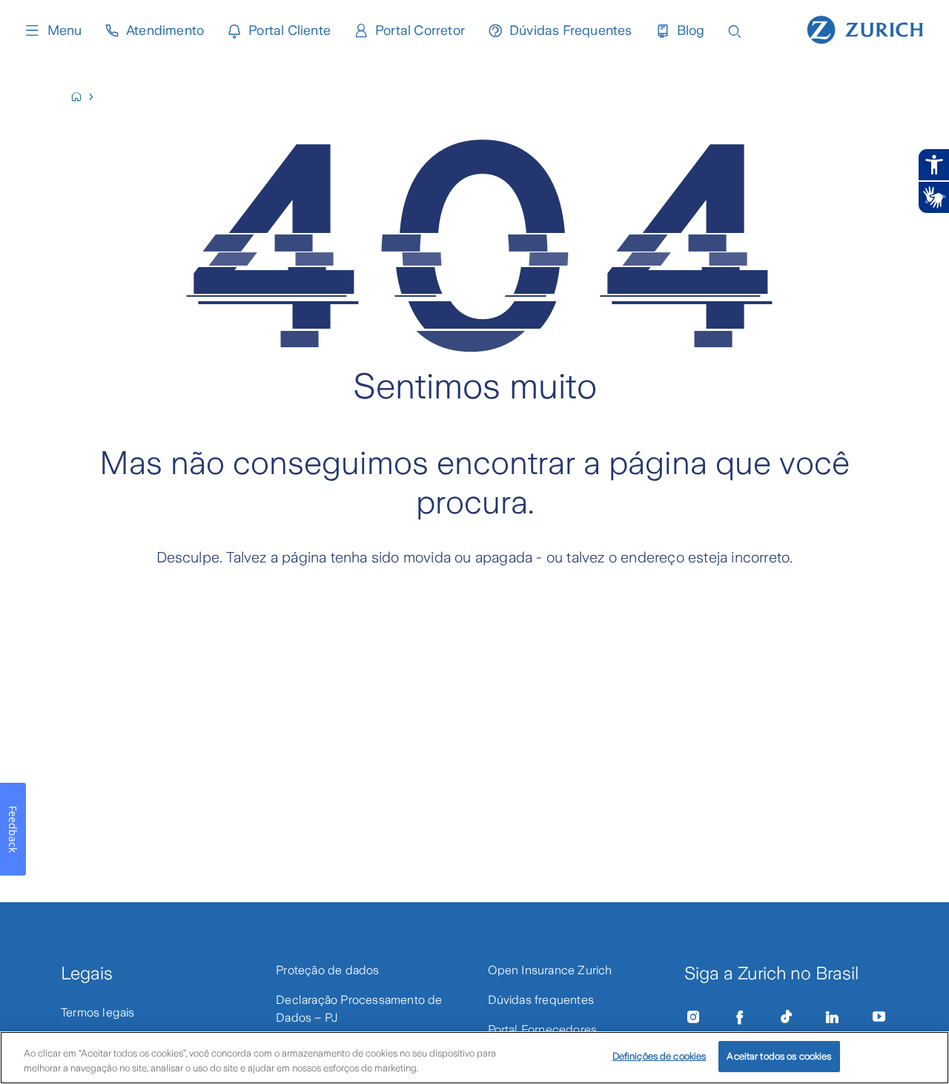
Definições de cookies (659, 1056)
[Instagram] (693, 1017)
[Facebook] (740, 1017)
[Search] (735, 30)
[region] (474, 1057)
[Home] (83, 97)
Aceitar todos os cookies (779, 1056)
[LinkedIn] (832, 1017)
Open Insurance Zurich (550, 970)
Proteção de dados (327, 970)
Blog (691, 30)
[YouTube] (879, 1017)
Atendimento (165, 30)
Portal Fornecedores (543, 1029)
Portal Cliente (289, 30)
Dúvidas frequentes (541, 999)
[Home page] (865, 28)
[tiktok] (786, 1017)
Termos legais (98, 1012)
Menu (64, 30)
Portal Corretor (420, 30)
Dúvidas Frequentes (570, 30)
